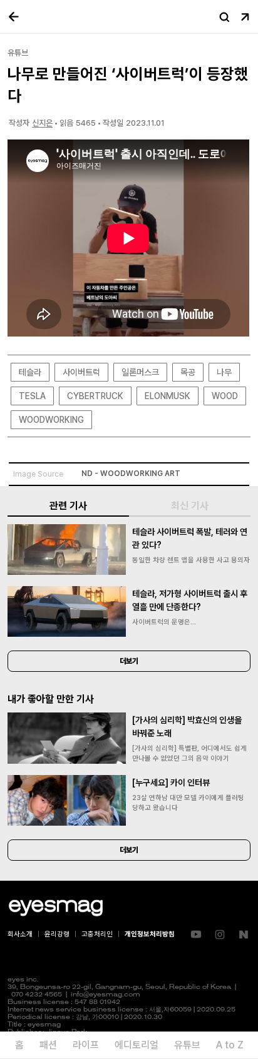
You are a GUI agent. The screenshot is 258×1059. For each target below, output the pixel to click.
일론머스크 (140, 372)
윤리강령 (57, 934)
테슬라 (30, 372)
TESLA (32, 396)
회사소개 (20, 934)
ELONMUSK (167, 396)
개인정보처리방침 (150, 934)
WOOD (225, 396)
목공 (187, 372)
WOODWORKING (51, 420)
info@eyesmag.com (105, 994)
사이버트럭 (81, 372)
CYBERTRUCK (95, 396)
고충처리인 (97, 934)
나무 (224, 372)
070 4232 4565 (36, 994)
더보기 (129, 661)
